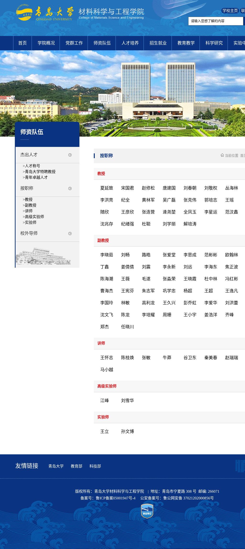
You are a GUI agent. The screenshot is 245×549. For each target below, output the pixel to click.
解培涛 (190, 224)
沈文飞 (106, 314)
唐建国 (169, 188)
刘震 (146, 267)
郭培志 (210, 200)
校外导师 (29, 233)
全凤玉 (190, 212)
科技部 (95, 466)
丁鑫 (104, 267)
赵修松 (148, 188)
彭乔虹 (190, 303)
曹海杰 (106, 291)
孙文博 (127, 431)
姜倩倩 (127, 267)
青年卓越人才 (36, 177)
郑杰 (104, 326)
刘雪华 (127, 400)
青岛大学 (56, 466)
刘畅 (125, 255)
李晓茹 (106, 255)
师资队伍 (102, 43)
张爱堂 (169, 255)
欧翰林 (231, 255)
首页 (22, 43)
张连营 (148, 212)
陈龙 (125, 314)
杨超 (188, 291)
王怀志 (106, 357)
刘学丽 (169, 224)
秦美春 (210, 357)
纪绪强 (127, 224)
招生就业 (158, 43)
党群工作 (74, 43)
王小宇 (190, 314)
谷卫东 (190, 357)
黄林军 (148, 200)
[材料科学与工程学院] (81, 25)
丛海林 (231, 188)
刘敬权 (210, 188)
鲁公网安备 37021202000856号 (188, 498)
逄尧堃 (169, 212)
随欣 (104, 212)
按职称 (26, 188)
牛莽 (167, 357)
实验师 (30, 222)
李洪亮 (106, 200)
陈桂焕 (127, 357)
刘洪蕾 (231, 303)
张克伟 (190, 200)
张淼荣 (169, 279)
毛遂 (146, 279)
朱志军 (148, 291)
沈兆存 (106, 224)
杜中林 (210, 279)
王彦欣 (127, 212)
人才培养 (130, 43)
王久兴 (169, 303)
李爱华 (210, 303)
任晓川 (127, 326)
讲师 (29, 211)
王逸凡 (231, 291)
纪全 (125, 200)
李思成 (190, 255)
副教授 (30, 205)
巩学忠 (169, 291)
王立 (104, 431)
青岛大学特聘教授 (40, 172)
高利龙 (148, 303)
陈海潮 (106, 279)
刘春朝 (190, 188)
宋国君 (127, 188)
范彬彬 (210, 255)
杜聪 (146, 224)
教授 (29, 199)
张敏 (146, 357)
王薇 (125, 279)
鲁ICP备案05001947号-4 (116, 498)
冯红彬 (231, 279)
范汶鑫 (231, 212)
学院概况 (46, 43)
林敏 (125, 303)
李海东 (210, 267)
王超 (208, 291)
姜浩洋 (210, 314)
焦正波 (231, 267)
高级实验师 (34, 217)
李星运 (210, 212)
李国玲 (106, 303)
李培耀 (148, 314)
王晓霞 (190, 279)
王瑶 (229, 200)
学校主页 (230, 11)
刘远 (188, 267)
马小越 (106, 369)
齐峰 (229, 314)
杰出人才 (29, 154)
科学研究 (214, 43)
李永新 (169, 267)
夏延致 (106, 188)
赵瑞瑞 (231, 357)
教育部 (76, 466)
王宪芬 (127, 291)
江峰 (104, 400)
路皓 (146, 255)
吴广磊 (169, 200)
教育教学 (186, 43)
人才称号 (32, 166)
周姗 (167, 314)
